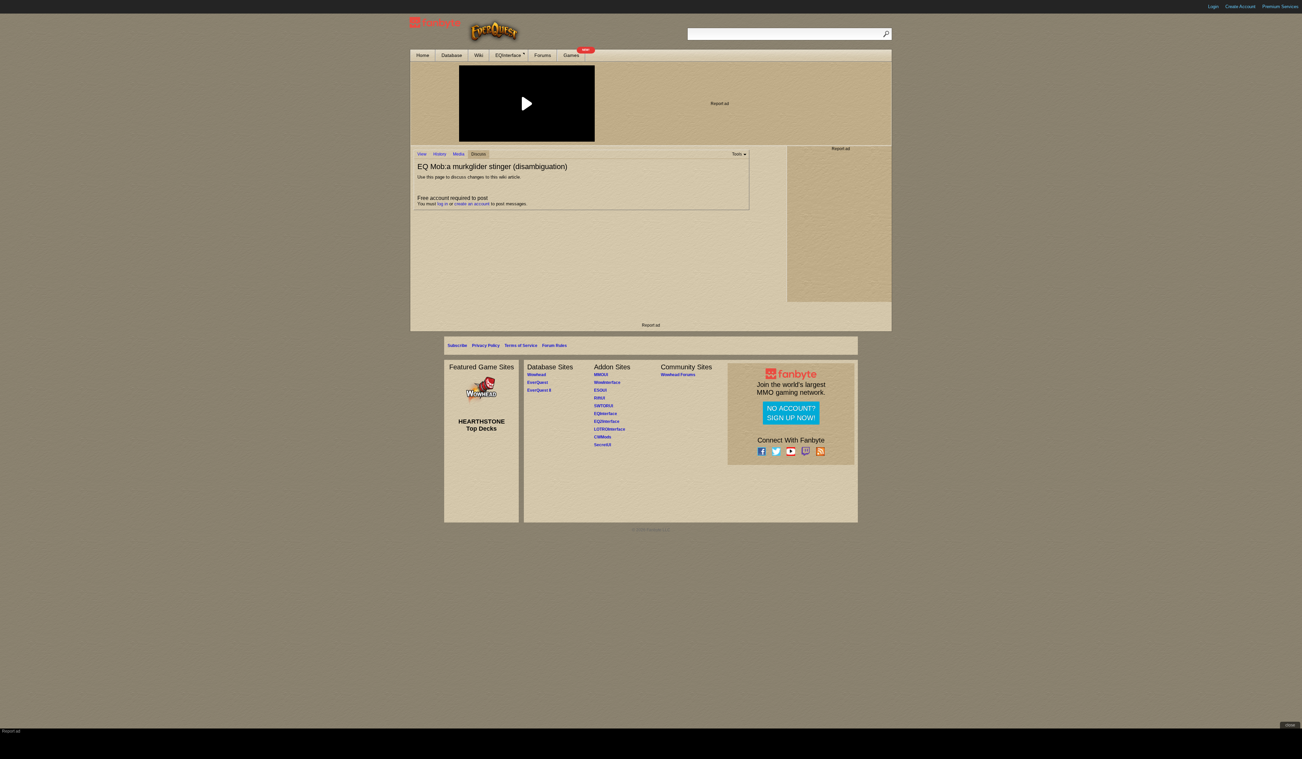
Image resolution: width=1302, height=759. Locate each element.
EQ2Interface (606, 421)
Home (422, 55)
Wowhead (536, 374)
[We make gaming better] (21, 7)
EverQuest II (539, 390)
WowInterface (607, 382)
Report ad (720, 103)
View (422, 154)
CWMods (602, 437)
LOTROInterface (609, 429)
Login (1213, 6)
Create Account (1240, 6)
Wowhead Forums (678, 374)
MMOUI (601, 374)
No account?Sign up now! (791, 413)
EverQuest (537, 382)
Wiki (478, 55)
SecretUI (602, 445)
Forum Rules (554, 345)
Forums (542, 55)
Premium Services (1280, 6)
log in (442, 203)
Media (459, 154)
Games (574, 53)
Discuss (478, 154)
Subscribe (457, 345)
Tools (737, 154)
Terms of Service (521, 345)
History (439, 154)
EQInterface (508, 55)
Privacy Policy (486, 345)
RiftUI (599, 398)
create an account (472, 203)
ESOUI (600, 390)
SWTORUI (603, 406)
